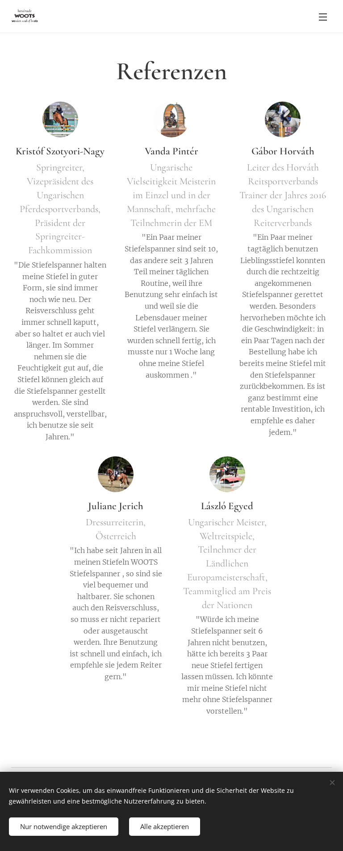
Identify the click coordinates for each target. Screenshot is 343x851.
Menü (323, 17)
